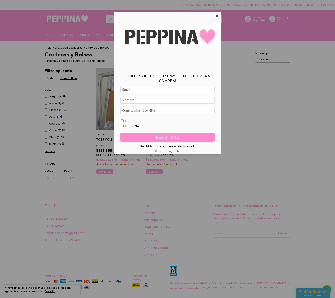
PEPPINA (132, 126)
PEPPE (130, 121)
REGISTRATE (167, 137)
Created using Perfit (167, 151)
